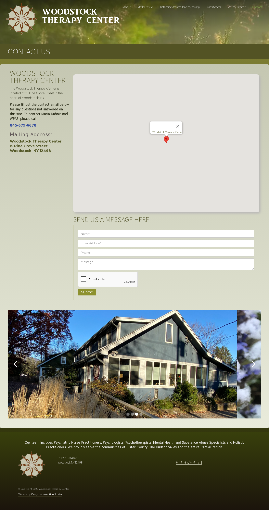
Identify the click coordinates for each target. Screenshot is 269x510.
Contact (257, 7)
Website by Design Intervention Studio (40, 494)
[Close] (177, 126)
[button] (145, 7)
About (127, 7)
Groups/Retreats (236, 7)
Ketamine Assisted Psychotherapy (180, 7)
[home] (21, 20)
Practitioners (213, 7)
